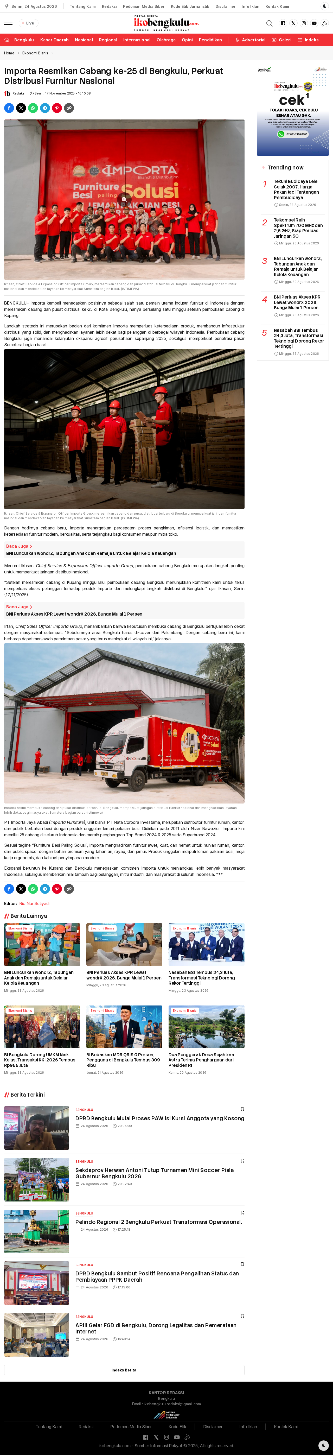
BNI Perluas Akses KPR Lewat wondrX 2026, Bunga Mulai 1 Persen (74, 614)
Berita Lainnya (29, 916)
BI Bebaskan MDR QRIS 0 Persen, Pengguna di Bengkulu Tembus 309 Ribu (123, 1060)
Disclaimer (226, 6)
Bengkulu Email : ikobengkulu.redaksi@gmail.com (166, 1401)
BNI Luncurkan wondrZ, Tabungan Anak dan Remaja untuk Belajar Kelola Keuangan (91, 553)
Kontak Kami (277, 6)
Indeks (312, 39)
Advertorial (253, 39)
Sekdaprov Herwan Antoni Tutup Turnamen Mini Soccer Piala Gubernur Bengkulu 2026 (154, 1173)
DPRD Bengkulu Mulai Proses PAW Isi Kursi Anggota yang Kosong (160, 1118)
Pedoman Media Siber (143, 6)
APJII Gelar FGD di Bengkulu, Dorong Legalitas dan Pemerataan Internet (156, 1328)
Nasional (84, 39)
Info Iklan (250, 6)
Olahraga (166, 39)
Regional (108, 39)
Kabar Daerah (54, 39)
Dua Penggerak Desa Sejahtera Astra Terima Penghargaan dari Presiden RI (201, 1060)
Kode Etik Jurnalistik (190, 6)
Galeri (285, 39)
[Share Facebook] (9, 108)
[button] (8, 23)
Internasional (137, 39)
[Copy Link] (69, 108)
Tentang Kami (83, 6)
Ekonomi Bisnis (35, 53)
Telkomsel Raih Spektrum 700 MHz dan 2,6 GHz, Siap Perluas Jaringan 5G (298, 228)
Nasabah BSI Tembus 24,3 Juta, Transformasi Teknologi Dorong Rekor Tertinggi (202, 978)
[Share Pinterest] (57, 108)
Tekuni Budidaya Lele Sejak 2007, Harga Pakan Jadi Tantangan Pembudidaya (296, 189)
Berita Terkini (28, 1095)
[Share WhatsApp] (33, 108)
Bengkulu (24, 39)
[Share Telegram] (45, 108)
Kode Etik (177, 1426)
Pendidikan (210, 39)
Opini (187, 39)
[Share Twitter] (21, 108)
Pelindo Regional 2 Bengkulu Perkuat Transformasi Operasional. (158, 1222)
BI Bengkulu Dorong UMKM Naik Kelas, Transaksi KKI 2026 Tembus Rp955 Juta (40, 1060)
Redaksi (109, 6)
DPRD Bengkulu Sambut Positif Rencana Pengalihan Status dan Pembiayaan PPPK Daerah (157, 1276)
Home (9, 53)
